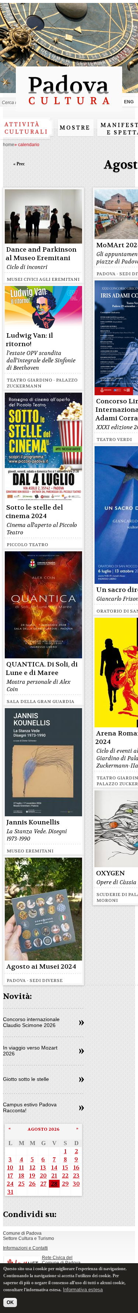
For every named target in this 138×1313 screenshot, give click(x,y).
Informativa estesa (83, 1289)
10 (10, 1167)
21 (54, 1175)
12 (32, 1167)
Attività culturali (26, 128)
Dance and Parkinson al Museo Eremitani (41, 253)
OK (10, 1302)
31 (10, 1192)
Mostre (75, 127)
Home (8, 144)
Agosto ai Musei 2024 (41, 966)
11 (21, 1167)
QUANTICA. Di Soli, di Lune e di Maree (42, 668)
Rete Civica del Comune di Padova (61, 1260)
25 (21, 1184)
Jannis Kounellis (33, 822)
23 (76, 1175)
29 (65, 1184)
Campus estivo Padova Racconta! (30, 1107)
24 (10, 1184)
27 (43, 1184)
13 (43, 1167)
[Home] (69, 108)
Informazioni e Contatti (25, 1248)
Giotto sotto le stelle (26, 1079)
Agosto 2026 (44, 1129)
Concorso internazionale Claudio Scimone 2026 (31, 1022)
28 (54, 1184)
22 (65, 1175)
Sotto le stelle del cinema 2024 (34, 511)
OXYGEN (110, 873)
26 (32, 1184)
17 (10, 1175)
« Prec (19, 163)
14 (54, 1167)
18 (21, 1175)
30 (76, 1184)
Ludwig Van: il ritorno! (29, 339)
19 (32, 1175)
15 (65, 1167)
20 (43, 1175)
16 (76, 1167)
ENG (129, 101)
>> (81, 1023)
